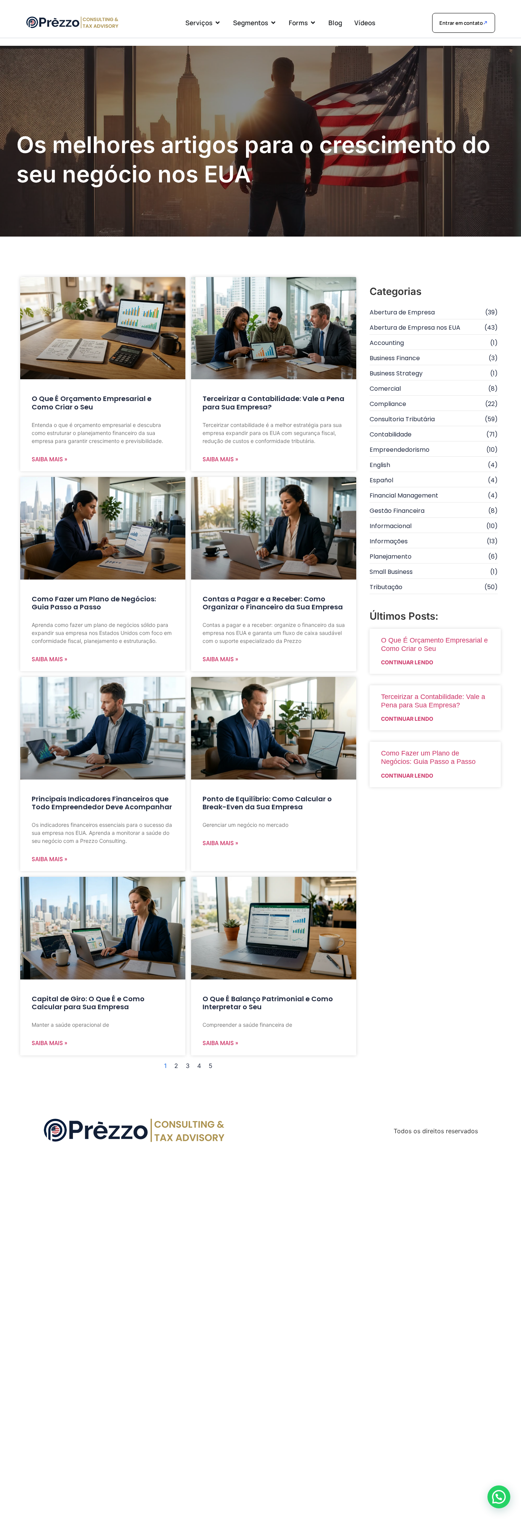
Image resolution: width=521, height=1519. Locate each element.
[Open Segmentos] (273, 22)
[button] (498, 1496)
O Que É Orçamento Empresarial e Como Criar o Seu (91, 403)
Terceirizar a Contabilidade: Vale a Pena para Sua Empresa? (273, 403)
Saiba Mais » (49, 459)
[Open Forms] (313, 22)
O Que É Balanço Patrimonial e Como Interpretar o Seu (268, 1003)
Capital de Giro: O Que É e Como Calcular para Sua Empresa (88, 1003)
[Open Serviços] (217, 22)
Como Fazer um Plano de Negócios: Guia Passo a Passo (94, 603)
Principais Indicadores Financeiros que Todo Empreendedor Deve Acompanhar (102, 803)
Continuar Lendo (407, 662)
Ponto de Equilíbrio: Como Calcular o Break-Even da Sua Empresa (267, 803)
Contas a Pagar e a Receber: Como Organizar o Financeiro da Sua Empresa (273, 603)
